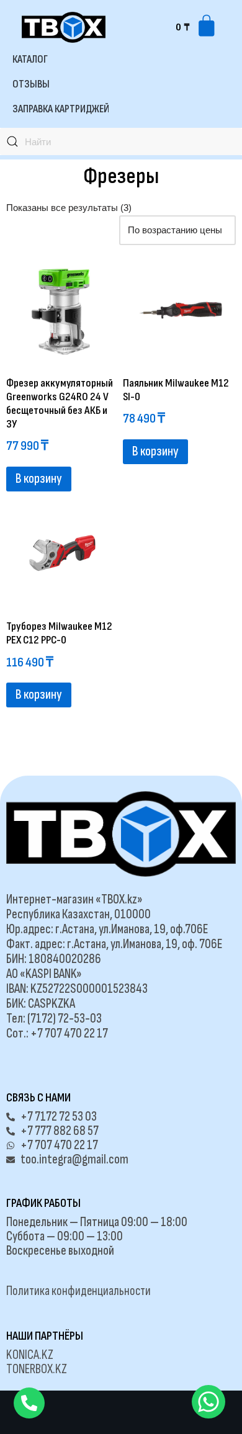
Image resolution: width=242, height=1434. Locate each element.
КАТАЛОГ (30, 59)
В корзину (39, 478)
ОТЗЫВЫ (31, 84)
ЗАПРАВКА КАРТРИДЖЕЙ (60, 108)
